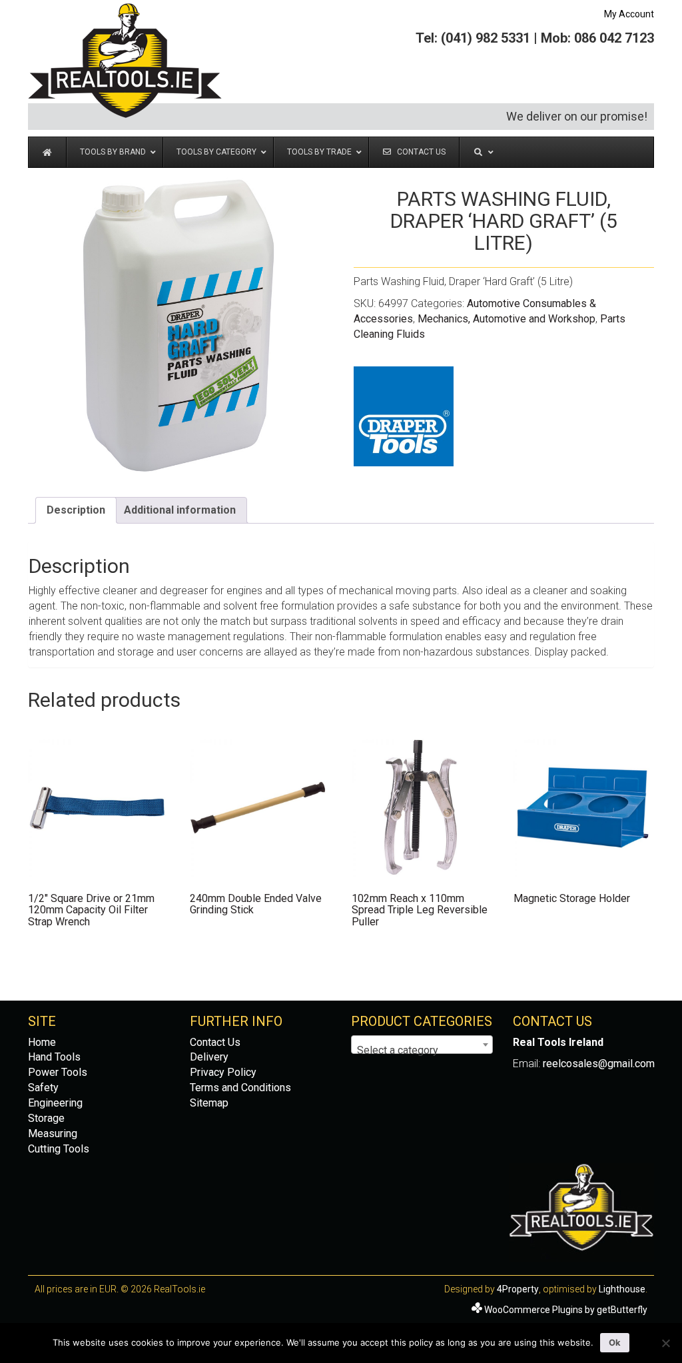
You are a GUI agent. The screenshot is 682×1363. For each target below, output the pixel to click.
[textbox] (422, 1050)
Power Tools (57, 1072)
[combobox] (422, 1044)
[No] (665, 1343)
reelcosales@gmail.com (599, 1063)
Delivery (209, 1057)
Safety (43, 1087)
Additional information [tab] (180, 510)
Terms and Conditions (240, 1087)
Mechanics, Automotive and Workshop (506, 318)
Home (42, 1042)
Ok (615, 1342)
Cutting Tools (58, 1148)
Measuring (52, 1133)
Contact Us (215, 1042)
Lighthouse (622, 1289)
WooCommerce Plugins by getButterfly (565, 1309)
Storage (46, 1118)
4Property (518, 1289)
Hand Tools (54, 1057)
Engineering (55, 1103)
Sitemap (209, 1103)
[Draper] (404, 416)
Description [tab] (76, 510)
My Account (629, 14)
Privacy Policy (223, 1072)
